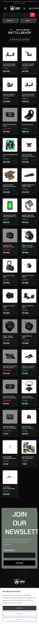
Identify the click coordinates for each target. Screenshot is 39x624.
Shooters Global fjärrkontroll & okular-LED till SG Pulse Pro (28, 397)
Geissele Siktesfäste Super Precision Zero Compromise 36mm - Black (9, 64)
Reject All (19, 619)
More (28, 20)
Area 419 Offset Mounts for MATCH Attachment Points (27, 427)
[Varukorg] (24, 8)
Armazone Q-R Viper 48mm (28, 276)
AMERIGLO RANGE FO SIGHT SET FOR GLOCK (9, 427)
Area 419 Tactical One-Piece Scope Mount (9, 95)
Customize (19, 614)
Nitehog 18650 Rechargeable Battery (9, 457)
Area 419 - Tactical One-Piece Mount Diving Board (29, 366)
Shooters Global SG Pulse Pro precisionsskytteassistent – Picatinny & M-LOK (11, 155)
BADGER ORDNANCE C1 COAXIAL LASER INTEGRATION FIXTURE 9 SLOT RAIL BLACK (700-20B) (28, 185)
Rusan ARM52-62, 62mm (27, 336)
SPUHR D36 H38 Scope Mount (9, 125)
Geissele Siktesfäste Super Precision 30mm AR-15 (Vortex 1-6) (28, 95)
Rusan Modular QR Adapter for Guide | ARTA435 (27, 246)
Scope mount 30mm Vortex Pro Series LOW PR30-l (9, 397)
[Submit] (32, 15)
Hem (11, 30)
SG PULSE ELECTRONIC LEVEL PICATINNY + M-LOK (9, 215)
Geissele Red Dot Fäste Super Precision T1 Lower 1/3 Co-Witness (9, 185)
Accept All (19, 608)
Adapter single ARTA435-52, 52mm (9, 246)
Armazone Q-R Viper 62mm (9, 306)
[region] (19, 606)
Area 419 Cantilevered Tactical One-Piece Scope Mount (28, 64)
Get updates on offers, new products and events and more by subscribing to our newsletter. (18, 542)
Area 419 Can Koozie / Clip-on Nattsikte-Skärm (28, 457)
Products (10, 20)
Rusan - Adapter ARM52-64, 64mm (8, 336)
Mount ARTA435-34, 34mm (28, 306)
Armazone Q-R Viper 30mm (9, 276)
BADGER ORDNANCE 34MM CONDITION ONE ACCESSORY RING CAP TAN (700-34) (28, 215)
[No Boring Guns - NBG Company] (15, 8)
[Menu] (5, 8)
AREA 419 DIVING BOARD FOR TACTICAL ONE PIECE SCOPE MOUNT (10, 366)
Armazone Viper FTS (27, 124)
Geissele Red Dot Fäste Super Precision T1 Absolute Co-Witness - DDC (28, 155)
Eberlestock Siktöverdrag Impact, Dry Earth (9, 487)
